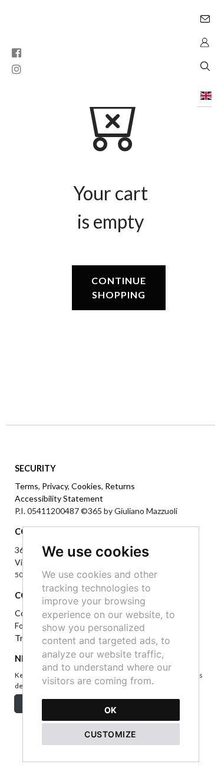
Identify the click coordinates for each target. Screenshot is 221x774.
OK (110, 710)
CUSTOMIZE (110, 734)
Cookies (86, 486)
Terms (26, 486)
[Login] (204, 41)
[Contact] (204, 18)
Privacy (55, 486)
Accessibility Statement (59, 498)
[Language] (204, 94)
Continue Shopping (118, 287)
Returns (120, 486)
